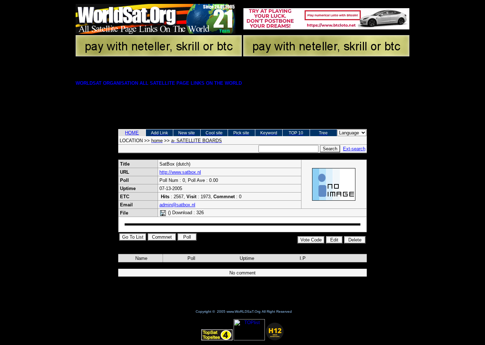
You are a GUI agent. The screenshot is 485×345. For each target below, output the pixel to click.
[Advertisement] (242, 104)
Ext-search (354, 148)
